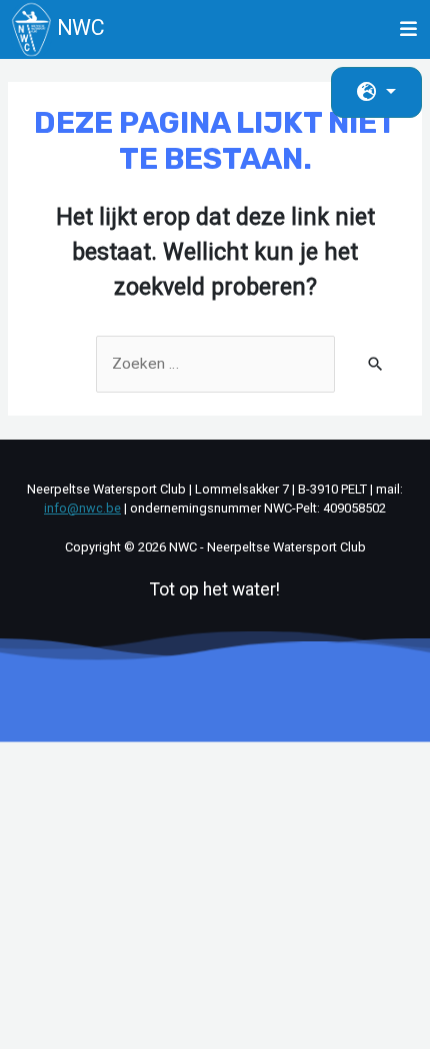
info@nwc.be (82, 508)
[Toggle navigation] (409, 29)
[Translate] (376, 92)
